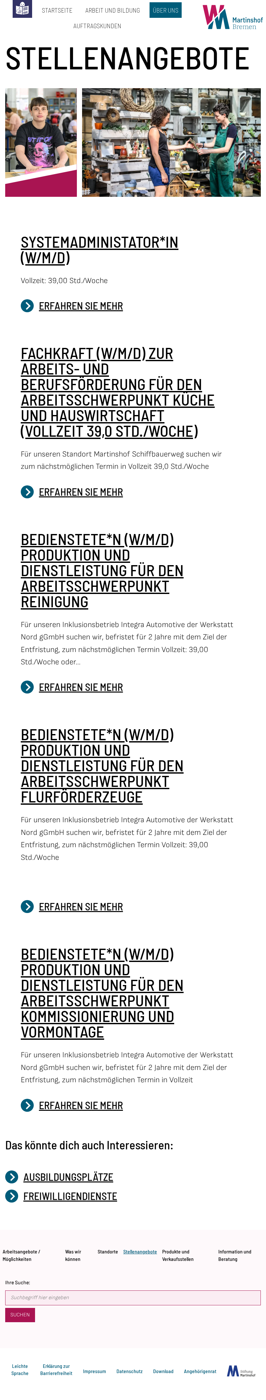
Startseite (55, 8)
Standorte (108, 1249)
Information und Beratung (234, 1253)
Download (163, 1371)
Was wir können (73, 1253)
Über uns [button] (164, 8)
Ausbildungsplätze (68, 1176)
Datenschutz (129, 1371)
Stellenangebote (140, 1249)
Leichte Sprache (20, 1369)
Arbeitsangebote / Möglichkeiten (21, 1253)
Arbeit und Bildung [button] (111, 8)
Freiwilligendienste (70, 1196)
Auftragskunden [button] (95, 24)
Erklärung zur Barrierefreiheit (56, 1369)
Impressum (94, 1371)
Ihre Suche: (17, 1283)
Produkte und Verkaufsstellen (178, 1253)
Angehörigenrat (200, 1371)
